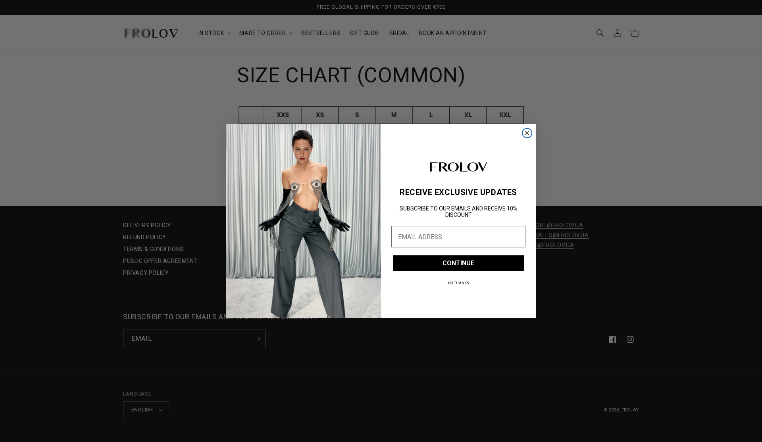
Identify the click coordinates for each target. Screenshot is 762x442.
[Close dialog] (527, 133)
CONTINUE (458, 263)
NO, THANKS (458, 283)
